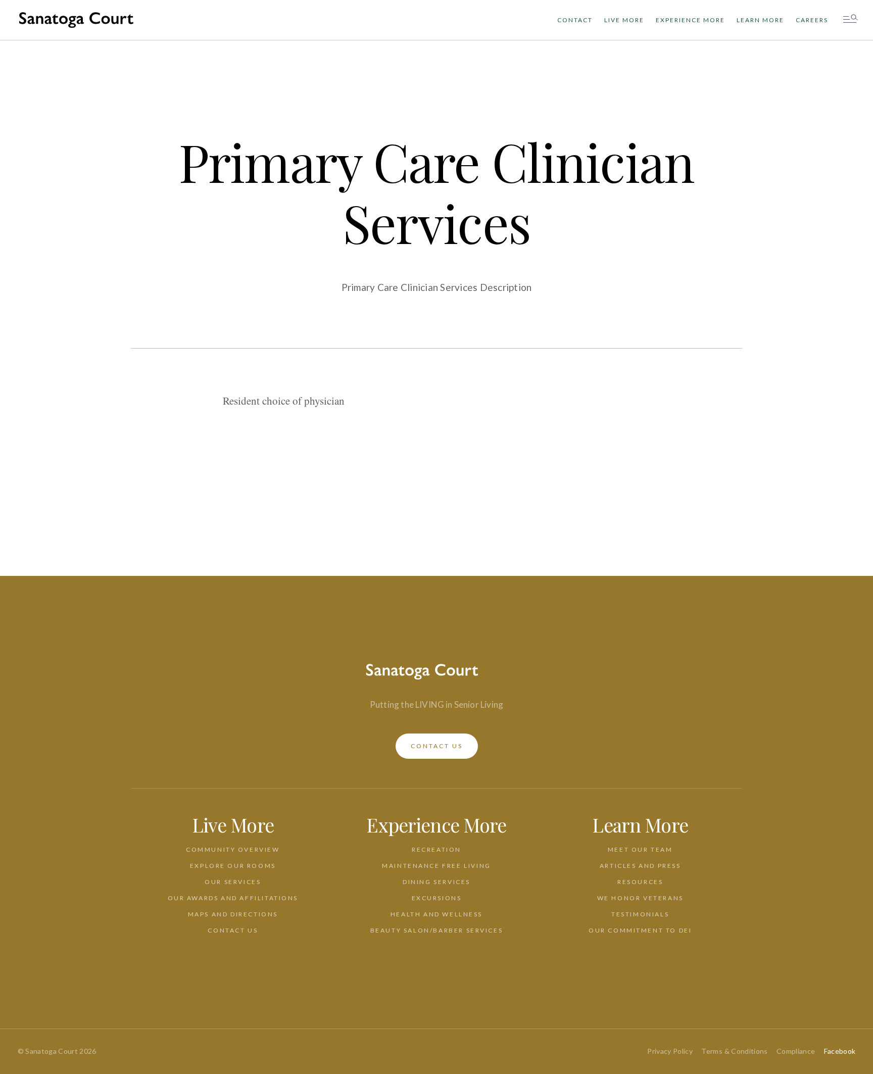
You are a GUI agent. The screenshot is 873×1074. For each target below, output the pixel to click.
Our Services (233, 882)
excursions (437, 898)
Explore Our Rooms (233, 865)
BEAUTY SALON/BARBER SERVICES (436, 930)
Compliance (796, 1051)
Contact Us (233, 930)
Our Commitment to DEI (640, 930)
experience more (690, 20)
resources (640, 882)
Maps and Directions (233, 914)
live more (624, 20)
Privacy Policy (670, 1051)
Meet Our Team (640, 849)
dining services (436, 882)
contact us (437, 746)
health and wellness (436, 914)
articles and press (640, 865)
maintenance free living (436, 865)
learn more (760, 20)
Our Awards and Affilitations (233, 898)
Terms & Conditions (734, 1051)
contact (575, 20)
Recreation (436, 849)
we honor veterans (640, 898)
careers (812, 20)
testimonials (640, 914)
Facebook (840, 1051)
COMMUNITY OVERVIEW (233, 849)
